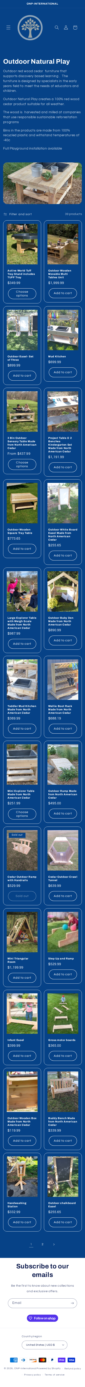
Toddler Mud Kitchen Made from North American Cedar (22, 709)
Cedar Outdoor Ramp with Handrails (22, 879)
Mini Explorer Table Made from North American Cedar (21, 794)
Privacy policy (32, 1375)
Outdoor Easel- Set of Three (21, 358)
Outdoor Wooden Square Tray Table (20, 531)
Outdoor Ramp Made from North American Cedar (62, 794)
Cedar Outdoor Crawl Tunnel (62, 879)
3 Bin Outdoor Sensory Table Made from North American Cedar (22, 443)
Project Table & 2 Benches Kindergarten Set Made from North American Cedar (60, 444)
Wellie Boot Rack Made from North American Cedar (60, 709)
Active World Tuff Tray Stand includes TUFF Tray (21, 274)
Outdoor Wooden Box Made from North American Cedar (22, 1121)
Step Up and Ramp (61, 958)
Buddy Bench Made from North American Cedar (62, 1121)
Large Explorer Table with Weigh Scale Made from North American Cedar (22, 622)
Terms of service (55, 1375)
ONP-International (25, 1369)
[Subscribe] (72, 1303)
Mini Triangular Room (18, 960)
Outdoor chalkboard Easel (62, 1205)
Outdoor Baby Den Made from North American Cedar (61, 621)
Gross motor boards (62, 1040)
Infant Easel (16, 1040)
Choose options (22, 293)
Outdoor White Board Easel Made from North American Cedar (62, 534)
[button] (8, 27)
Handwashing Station (17, 1205)
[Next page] (53, 1244)
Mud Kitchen (57, 356)
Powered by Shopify (48, 1369)
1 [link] (31, 1244)
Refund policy (72, 1369)
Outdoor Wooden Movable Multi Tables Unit (59, 274)
